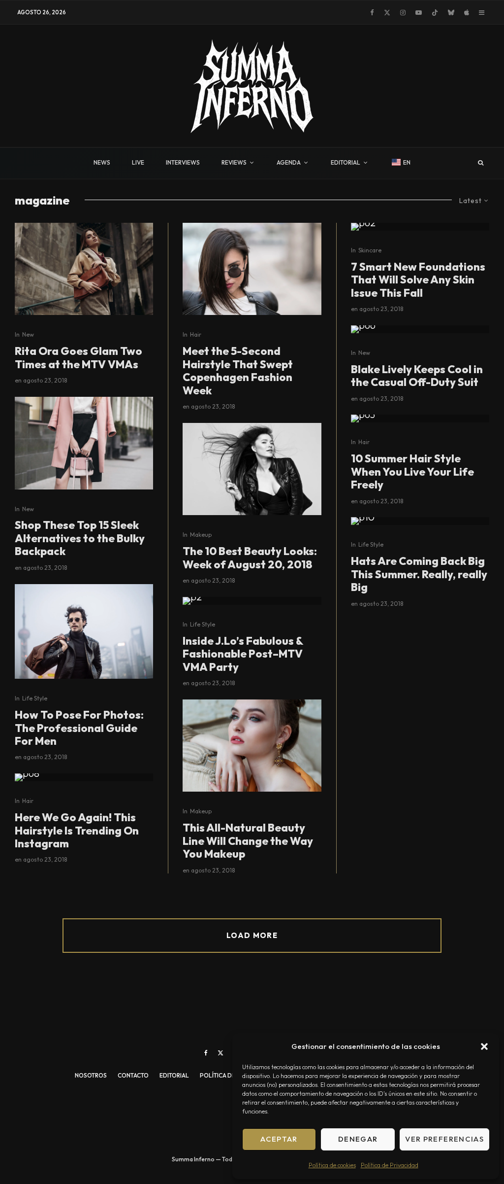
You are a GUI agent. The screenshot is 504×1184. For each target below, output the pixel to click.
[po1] (252, 269)
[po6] (420, 329)
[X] (387, 12)
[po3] (420, 418)
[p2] (252, 601)
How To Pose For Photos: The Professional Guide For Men (79, 727)
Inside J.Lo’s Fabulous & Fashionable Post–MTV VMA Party (243, 653)
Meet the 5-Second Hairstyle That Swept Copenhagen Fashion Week (238, 371)
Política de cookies (332, 1165)
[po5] (252, 469)
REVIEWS (234, 162)
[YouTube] (418, 12)
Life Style (34, 698)
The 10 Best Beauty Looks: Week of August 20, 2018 (250, 558)
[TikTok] (435, 12)
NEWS (102, 162)
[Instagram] (402, 12)
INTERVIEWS (183, 162)
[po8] (84, 777)
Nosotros (91, 1075)
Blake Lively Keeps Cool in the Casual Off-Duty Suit (417, 376)
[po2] (420, 227)
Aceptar (278, 1139)
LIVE (138, 162)
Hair (27, 800)
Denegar (358, 1139)
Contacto (133, 1075)
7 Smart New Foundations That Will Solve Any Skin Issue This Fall (418, 279)
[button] (484, 1046)
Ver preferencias (444, 1139)
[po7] (252, 745)
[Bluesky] (451, 12)
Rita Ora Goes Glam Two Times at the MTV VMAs (78, 358)
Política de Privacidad (389, 1165)
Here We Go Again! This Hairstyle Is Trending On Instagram (77, 830)
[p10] (420, 521)
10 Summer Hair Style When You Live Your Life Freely (412, 471)
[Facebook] (372, 12)
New (28, 334)
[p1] (84, 443)
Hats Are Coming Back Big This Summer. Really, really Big (419, 574)
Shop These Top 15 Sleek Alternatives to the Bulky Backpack (80, 538)
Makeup (201, 534)
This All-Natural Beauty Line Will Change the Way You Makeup (248, 840)
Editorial (174, 1075)
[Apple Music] (466, 12)
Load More (252, 935)
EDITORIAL (345, 162)
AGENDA (289, 162)
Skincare (369, 250)
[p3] (84, 269)
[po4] (84, 631)
